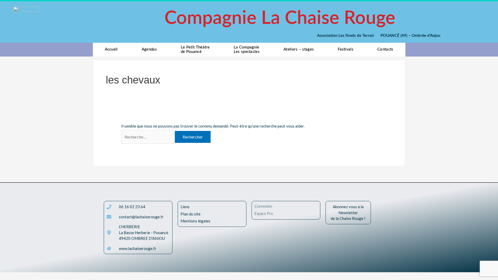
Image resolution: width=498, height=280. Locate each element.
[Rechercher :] (148, 136)
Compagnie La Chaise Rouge (279, 18)
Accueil (111, 49)
